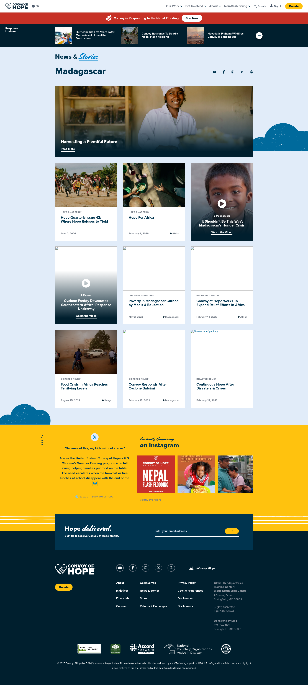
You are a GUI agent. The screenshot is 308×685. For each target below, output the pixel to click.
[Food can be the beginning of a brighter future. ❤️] (196, 474)
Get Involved (194, 6)
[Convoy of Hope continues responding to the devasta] (237, 474)
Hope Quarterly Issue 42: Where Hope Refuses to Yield (84, 219)
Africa (175, 233)
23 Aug (84, 497)
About (213, 6)
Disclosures (185, 598)
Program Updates (208, 295)
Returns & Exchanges (153, 606)
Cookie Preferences (190, 590)
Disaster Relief (71, 379)
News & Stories (150, 590)
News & (76, 56)
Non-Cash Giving (235, 6)
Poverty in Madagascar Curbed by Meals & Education (154, 303)
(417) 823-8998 (226, 607)
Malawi (86, 295)
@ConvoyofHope (150, 500)
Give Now (192, 18)
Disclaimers (185, 606)
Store (143, 598)
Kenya (108, 400)
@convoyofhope (102, 497)
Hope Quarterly (71, 212)
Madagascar (222, 216)
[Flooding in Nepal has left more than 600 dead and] (156, 474)
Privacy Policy (187, 583)
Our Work (172, 6)
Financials (122, 598)
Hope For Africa (141, 217)
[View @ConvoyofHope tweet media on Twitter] (95, 483)
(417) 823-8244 (225, 611)
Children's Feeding (141, 295)
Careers (121, 606)
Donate (294, 6)
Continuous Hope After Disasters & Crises (215, 386)
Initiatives (122, 590)
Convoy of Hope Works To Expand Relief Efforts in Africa (220, 303)
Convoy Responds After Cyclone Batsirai (148, 386)
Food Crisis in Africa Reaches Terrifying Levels (84, 386)
